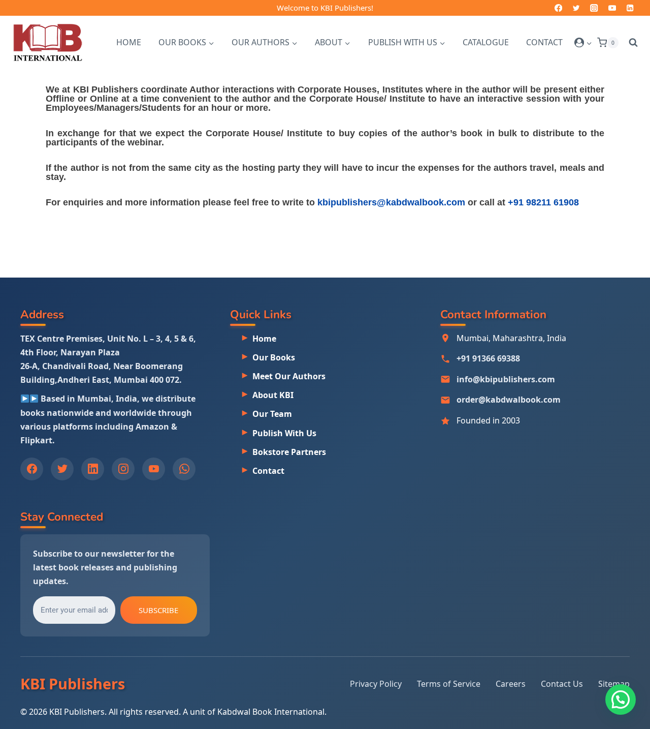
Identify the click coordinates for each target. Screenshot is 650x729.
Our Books (273, 357)
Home (128, 42)
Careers (511, 683)
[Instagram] (594, 8)
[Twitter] (576, 8)
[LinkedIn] (92, 469)
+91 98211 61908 (543, 202)
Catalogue (486, 42)
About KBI (273, 395)
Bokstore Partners (289, 452)
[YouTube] (612, 8)
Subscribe (158, 609)
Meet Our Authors (289, 376)
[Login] (583, 42)
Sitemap (614, 683)
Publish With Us (284, 432)
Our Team (272, 413)
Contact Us (562, 683)
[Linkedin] (630, 8)
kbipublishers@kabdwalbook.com (391, 202)
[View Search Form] (631, 42)
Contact (544, 42)
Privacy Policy (376, 683)
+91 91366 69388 (488, 358)
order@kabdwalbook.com (509, 399)
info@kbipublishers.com (506, 379)
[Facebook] (558, 8)
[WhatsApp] (184, 469)
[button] (589, 42)
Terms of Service (448, 683)
